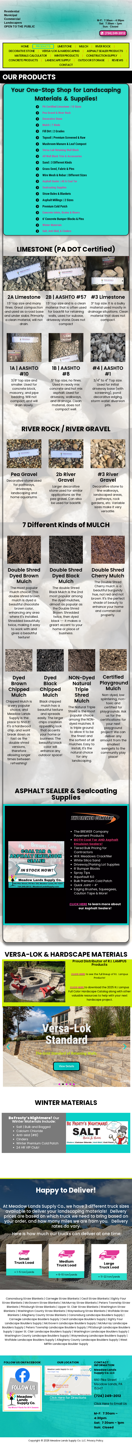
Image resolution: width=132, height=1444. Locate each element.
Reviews (117, 60)
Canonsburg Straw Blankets (24, 1299)
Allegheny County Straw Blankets (43, 1315)
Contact (66, 65)
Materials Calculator (31, 56)
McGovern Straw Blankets (42, 1303)
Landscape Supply (57, 60)
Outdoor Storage (91, 60)
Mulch (83, 46)
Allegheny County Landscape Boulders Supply (87, 1340)
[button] (8, 1046)
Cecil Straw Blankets (95, 1299)
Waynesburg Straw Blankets (86, 1311)
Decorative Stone (22, 51)
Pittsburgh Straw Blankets (38, 1307)
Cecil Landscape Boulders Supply (83, 1319)
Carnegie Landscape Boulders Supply (34, 1319)
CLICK (74, 904)
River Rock (103, 46)
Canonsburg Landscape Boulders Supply (96, 1315)
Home (25, 46)
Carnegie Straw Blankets (62, 1299)
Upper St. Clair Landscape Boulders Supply (43, 1331)
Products (43, 46)
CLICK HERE (78, 974)
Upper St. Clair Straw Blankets (78, 1307)
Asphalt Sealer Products (105, 51)
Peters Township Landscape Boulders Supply (56, 1327)
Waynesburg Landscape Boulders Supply (98, 1336)
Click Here (57, 1397)
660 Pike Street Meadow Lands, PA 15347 (108, 1384)
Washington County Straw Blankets (41, 1311)
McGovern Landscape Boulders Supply (70, 1323)
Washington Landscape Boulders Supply (101, 1331)
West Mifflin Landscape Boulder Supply (86, 1342)
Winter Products (66, 56)
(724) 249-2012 (107, 1395)
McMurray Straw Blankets (79, 1303)
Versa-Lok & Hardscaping (61, 51)
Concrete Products (23, 60)
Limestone (65, 46)
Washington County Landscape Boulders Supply (37, 1336)
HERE (83, 904)
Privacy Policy (95, 1440)
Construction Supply (101, 56)
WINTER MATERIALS (66, 1102)
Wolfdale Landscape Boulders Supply (29, 1340)
